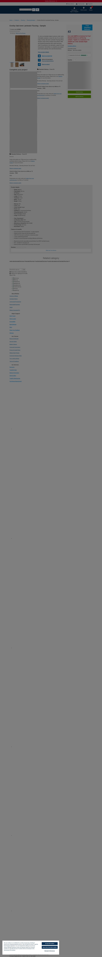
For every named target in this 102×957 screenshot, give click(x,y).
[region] (30, 948)
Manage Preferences (50, 950)
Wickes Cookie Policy (21, 950)
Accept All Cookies (49, 943)
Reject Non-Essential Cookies (50, 947)
